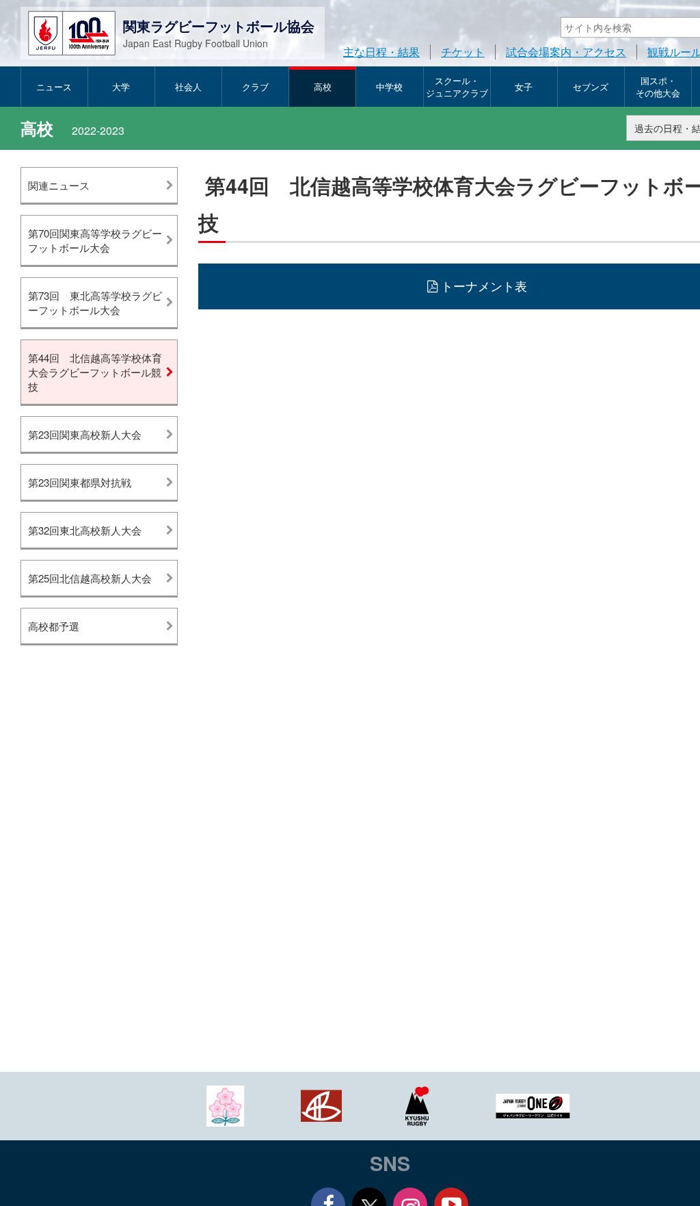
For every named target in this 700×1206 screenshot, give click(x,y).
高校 (323, 86)
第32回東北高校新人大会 (85, 530)
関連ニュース (59, 185)
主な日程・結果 (381, 52)
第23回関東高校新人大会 (85, 434)
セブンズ (590, 86)
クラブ (255, 86)
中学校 (389, 86)
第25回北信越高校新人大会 (90, 578)
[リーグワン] (533, 1104)
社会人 (188, 86)
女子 (524, 86)
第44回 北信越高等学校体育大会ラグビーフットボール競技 (95, 372)
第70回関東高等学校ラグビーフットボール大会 (95, 240)
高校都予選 (53, 626)
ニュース (54, 86)
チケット (463, 52)
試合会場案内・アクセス (566, 52)
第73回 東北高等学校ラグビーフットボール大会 (95, 302)
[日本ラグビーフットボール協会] (225, 1104)
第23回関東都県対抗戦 (79, 482)
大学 (121, 86)
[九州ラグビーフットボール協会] (417, 1104)
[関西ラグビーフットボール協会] (321, 1104)
